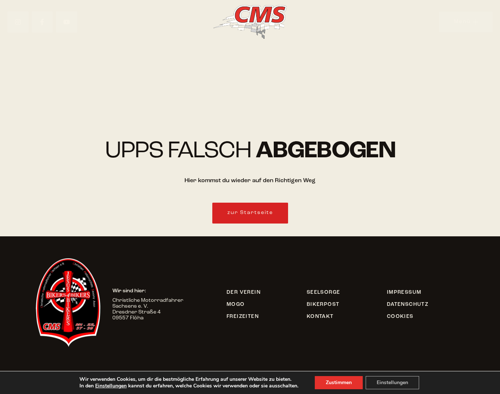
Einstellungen (111, 386)
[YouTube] (66, 22)
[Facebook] (42, 22)
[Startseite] (250, 22)
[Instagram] (18, 22)
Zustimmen (339, 382)
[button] (250, 213)
